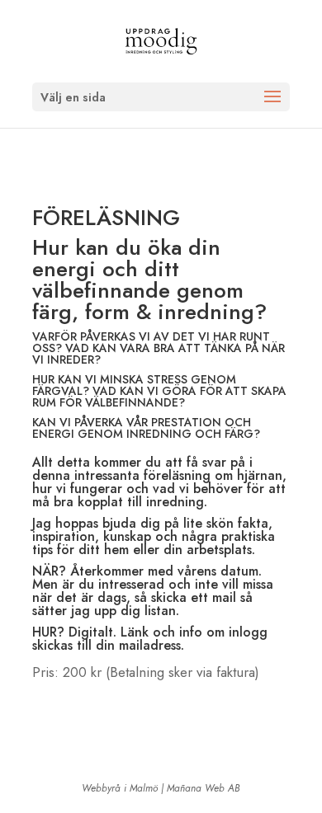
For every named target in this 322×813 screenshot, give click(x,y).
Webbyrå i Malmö (120, 788)
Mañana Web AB (203, 788)
